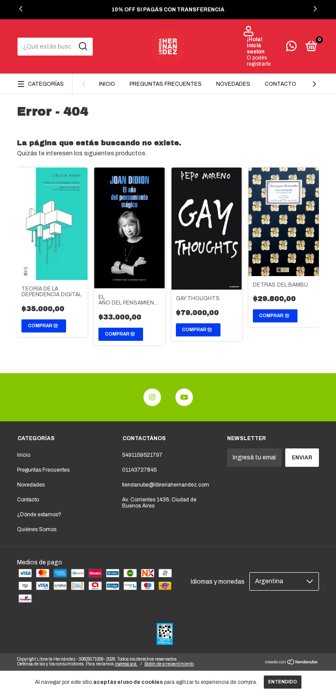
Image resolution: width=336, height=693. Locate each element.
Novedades (233, 84)
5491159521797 (142, 455)
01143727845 (139, 470)
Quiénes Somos (36, 529)
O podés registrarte (259, 61)
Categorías (46, 84)
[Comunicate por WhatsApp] (291, 48)
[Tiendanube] (291, 663)
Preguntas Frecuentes (166, 84)
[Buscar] (82, 46)
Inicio (107, 84)
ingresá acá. (126, 664)
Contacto (280, 84)
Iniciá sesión (255, 48)
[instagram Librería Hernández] (152, 397)
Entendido (282, 681)
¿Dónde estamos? (39, 514)
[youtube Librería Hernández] (184, 397)
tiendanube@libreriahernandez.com (165, 485)
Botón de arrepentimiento (169, 664)
